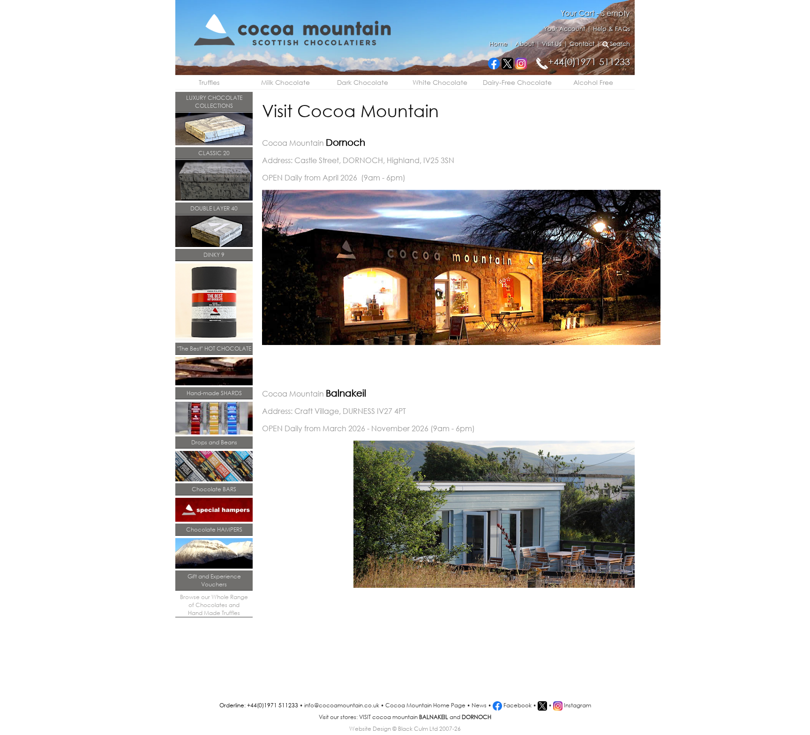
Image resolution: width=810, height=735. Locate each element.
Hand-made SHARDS (214, 393)
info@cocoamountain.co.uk (341, 705)
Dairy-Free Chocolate (517, 82)
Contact (582, 44)
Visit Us (552, 44)
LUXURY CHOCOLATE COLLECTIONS (214, 102)
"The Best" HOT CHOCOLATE (214, 348)
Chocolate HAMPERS (214, 529)
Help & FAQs (611, 29)
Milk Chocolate (285, 82)
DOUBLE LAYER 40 (214, 208)
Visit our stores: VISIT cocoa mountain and (405, 717)
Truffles (209, 82)
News (479, 705)
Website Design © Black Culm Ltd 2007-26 (405, 729)
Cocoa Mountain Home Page (425, 705)
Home (498, 44)
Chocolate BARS (214, 489)
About (524, 44)
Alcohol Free (593, 82)
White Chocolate (439, 82)
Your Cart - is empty (595, 13)
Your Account (564, 29)
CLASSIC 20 (214, 153)
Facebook (517, 705)
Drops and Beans (214, 442)
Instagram (576, 705)
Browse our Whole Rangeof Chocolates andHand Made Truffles (214, 605)
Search (620, 44)
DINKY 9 (214, 255)
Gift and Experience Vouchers (214, 580)
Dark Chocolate (362, 82)
